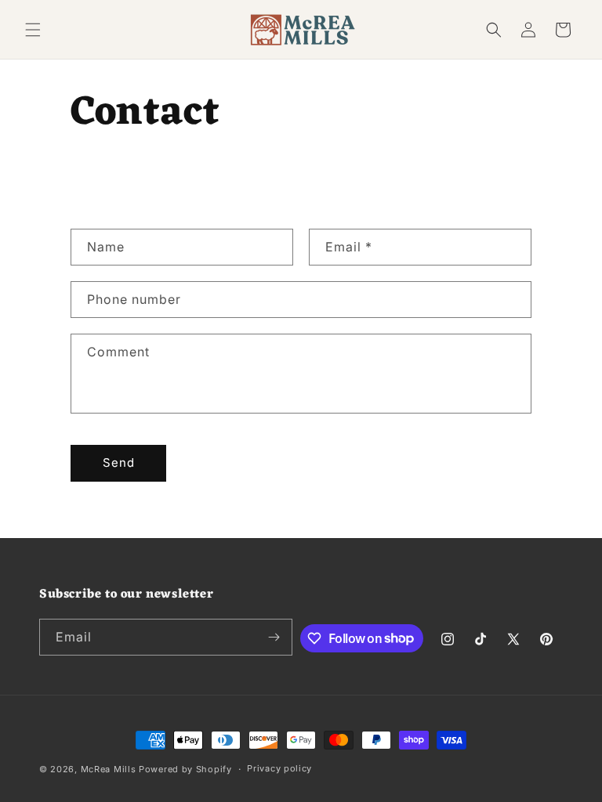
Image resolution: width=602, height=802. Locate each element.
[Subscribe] (274, 637)
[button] (33, 30)
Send (119, 462)
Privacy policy (279, 768)
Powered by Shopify (185, 769)
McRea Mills (108, 769)
